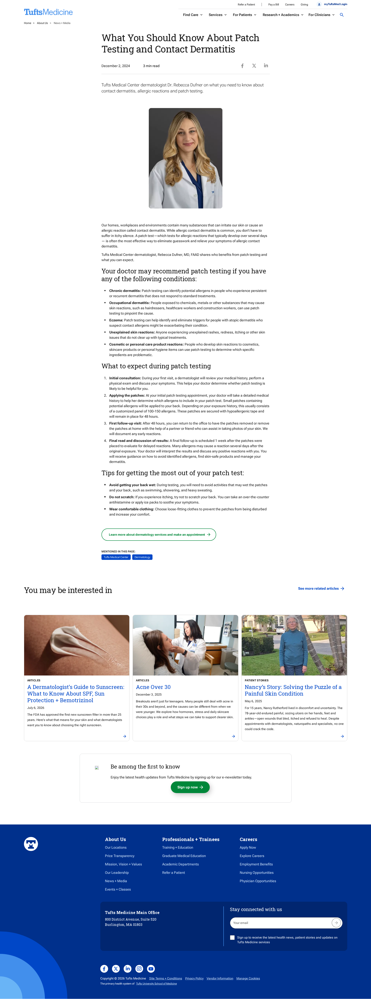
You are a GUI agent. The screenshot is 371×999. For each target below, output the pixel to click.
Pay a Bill (273, 4)
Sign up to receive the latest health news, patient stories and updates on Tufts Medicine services (287, 940)
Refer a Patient (246, 4)
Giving (304, 4)
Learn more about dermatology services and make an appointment (157, 534)
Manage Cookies (248, 978)
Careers (289, 4)
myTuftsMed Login (335, 4)
